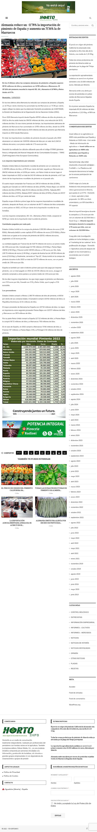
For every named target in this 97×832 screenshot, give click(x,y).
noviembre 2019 (77, 564)
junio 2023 (75, 471)
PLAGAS (74, 663)
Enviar (58, 815)
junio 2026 (75, 286)
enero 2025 (75, 374)
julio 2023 (74, 466)
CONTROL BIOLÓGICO (80, 612)
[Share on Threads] (53, 453)
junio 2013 (75, 594)
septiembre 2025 (77, 333)
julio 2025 (74, 343)
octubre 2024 (76, 389)
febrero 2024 (76, 430)
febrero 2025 (76, 368)
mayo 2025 (75, 353)
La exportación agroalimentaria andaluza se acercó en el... (17, 523)
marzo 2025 (75, 363)
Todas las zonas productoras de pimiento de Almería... (51, 489)
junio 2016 (75, 584)
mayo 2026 (75, 291)
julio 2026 (74, 281)
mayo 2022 (75, 538)
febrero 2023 (76, 492)
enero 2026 (75, 312)
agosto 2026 (75, 276)
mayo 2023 (75, 476)
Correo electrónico (60, 788)
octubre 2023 (76, 451)
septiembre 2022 (77, 517)
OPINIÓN (74, 653)
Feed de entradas (75, 693)
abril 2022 (74, 543)
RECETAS (74, 669)
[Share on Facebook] (25, 453)
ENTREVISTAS (76, 617)
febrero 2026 (76, 307)
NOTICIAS (75, 638)
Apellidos (77, 783)
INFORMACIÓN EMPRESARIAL (83, 622)
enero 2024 (75, 435)
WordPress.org (74, 705)
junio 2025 (75, 348)
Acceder (72, 687)
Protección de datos (60, 800)
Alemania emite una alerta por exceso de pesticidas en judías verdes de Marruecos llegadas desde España (72, 758)
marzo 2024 (75, 425)
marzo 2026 (75, 302)
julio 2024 (74, 404)
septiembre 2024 (77, 394)
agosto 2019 (75, 574)
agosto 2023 (75, 461)
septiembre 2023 (77, 456)
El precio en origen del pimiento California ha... (17, 489)
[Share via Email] (64, 453)
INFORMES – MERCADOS (81, 633)
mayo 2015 (75, 589)
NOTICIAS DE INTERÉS (80, 643)
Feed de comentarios (77, 699)
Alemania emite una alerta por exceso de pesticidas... (51, 522)
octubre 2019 (76, 569)
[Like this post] (19, 453)
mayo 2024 (75, 415)
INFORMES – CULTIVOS (80, 628)
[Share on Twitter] (31, 453)
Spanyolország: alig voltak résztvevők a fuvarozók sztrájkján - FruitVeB (82, 165)
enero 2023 (75, 497)
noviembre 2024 (77, 384)
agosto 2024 (75, 399)
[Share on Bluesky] (59, 453)
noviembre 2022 (77, 507)
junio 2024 (75, 410)
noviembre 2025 (77, 322)
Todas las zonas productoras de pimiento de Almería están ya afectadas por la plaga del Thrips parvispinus (73, 738)
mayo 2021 (75, 548)
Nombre (53, 783)
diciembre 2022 (76, 502)
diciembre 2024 (76, 379)
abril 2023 (74, 481)
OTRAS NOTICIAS (78, 658)
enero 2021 (75, 558)
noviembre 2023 (77, 446)
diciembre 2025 (76, 317)
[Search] (90, 18)
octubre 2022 (76, 512)
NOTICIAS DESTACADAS (80, 648)
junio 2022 (75, 533)
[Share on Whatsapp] (42, 453)
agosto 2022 (75, 523)
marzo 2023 (75, 487)
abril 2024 (74, 420)
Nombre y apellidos (59, 775)
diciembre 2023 (76, 440)
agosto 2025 (75, 338)
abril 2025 (74, 358)
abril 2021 (74, 553)
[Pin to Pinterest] (37, 453)
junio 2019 (75, 579)
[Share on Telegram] (48, 453)
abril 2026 (74, 297)
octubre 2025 (76, 327)
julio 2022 (74, 528)
